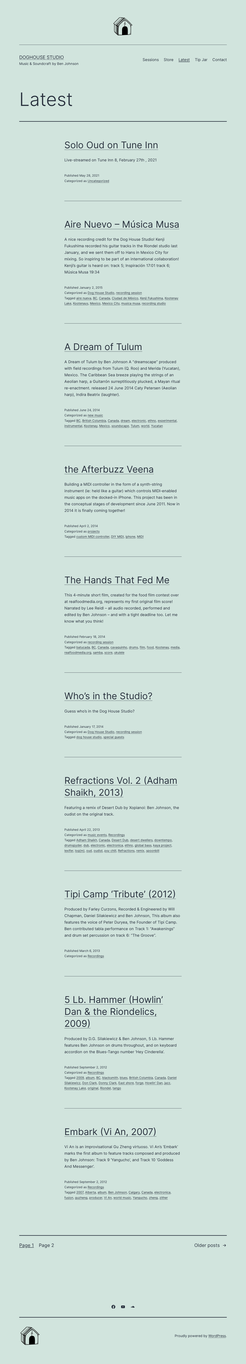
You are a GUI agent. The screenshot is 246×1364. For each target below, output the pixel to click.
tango (117, 1088)
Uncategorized (98, 181)
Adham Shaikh (86, 840)
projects (94, 531)
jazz (167, 1083)
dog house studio (89, 737)
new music (95, 415)
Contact (219, 59)
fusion (68, 1198)
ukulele (119, 652)
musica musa (130, 303)
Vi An (108, 1198)
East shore (126, 1083)
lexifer (68, 851)
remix (140, 851)
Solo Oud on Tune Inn (111, 145)
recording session (129, 293)
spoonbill (152, 851)
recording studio (154, 303)
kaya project (162, 845)
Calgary (134, 1192)
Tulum (135, 426)
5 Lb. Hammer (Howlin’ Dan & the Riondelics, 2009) (113, 1011)
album (90, 1078)
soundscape (120, 426)
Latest (184, 59)
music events (97, 835)
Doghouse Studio (41, 57)
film (142, 647)
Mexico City (111, 303)
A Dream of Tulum (103, 346)
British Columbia (94, 421)
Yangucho (140, 1198)
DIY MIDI (117, 536)
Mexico (95, 303)
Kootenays (80, 303)
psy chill (110, 851)
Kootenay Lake (75, 1088)
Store (169, 59)
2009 (80, 1078)
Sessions (151, 59)
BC (95, 298)
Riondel (105, 1088)
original (93, 1088)
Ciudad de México (125, 298)
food (150, 647)
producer (95, 1198)
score (108, 652)
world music (122, 1198)
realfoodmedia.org (77, 652)
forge (139, 1083)
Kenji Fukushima (151, 298)
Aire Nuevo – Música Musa (121, 224)
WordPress (217, 1336)
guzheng (81, 1198)
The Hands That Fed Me (117, 580)
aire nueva (83, 298)
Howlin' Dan (154, 1083)
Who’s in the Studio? (108, 696)
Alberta (90, 1192)
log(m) (80, 851)
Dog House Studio (101, 293)
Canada (104, 298)
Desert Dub (120, 840)
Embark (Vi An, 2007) (110, 1131)
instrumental (73, 426)
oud (89, 851)
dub (86, 845)
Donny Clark (108, 1083)
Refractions (126, 851)
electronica (115, 845)
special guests (113, 737)
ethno (152, 421)
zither (164, 1198)
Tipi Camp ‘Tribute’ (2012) (120, 894)
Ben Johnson (117, 1192)
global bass (143, 845)
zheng (153, 1198)
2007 (79, 1192)
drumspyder (73, 845)
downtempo (163, 840)
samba (98, 652)
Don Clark (89, 1083)
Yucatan (157, 426)
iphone (130, 536)
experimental (167, 421)
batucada (83, 647)
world (145, 426)
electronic (139, 421)
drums (133, 647)
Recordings (116, 835)
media (175, 647)
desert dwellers (141, 840)
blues (123, 1078)
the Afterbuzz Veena (109, 469)
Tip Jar (201, 59)
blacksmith (110, 1078)
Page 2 (46, 1245)
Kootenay (90, 426)
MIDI (140, 536)
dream (125, 421)
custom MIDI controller (92, 536)
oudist (98, 851)
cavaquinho (119, 647)
